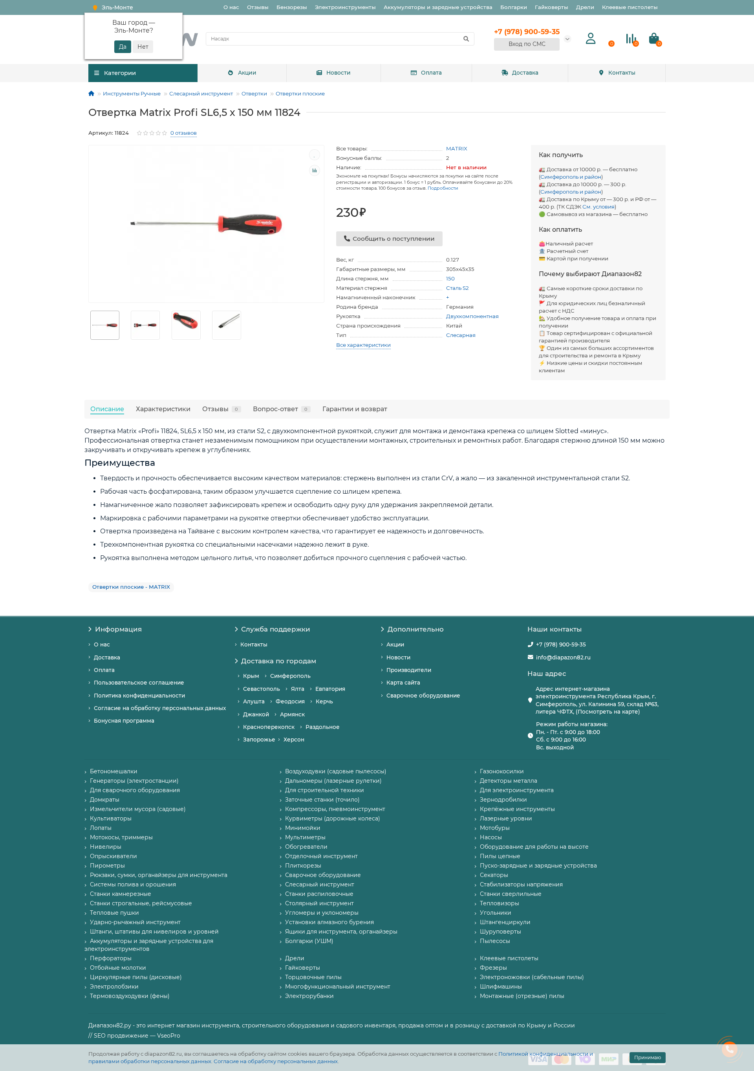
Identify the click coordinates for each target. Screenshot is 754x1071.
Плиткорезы (303, 865)
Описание (107, 409)
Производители (408, 670)
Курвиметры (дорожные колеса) (332, 818)
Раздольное (323, 727)
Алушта (254, 701)
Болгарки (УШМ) (309, 941)
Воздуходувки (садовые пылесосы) (335, 771)
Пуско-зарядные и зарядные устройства (538, 865)
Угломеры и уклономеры (322, 912)
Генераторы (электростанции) (134, 780)
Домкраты (104, 799)
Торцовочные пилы (313, 977)
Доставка (525, 73)
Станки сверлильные (511, 893)
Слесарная (461, 335)
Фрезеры (493, 967)
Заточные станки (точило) (322, 799)
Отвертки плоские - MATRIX (131, 587)
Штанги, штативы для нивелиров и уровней (154, 931)
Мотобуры (495, 827)
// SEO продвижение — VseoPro (134, 1035)
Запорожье (259, 739)
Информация (118, 629)
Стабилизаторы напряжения (521, 884)
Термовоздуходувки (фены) (130, 996)
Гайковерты (551, 7)
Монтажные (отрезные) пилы (522, 996)
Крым (251, 676)
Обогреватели (306, 846)
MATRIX (456, 148)
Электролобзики (114, 986)
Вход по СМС (527, 44)
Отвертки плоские (300, 93)
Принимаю (647, 1057)
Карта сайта (403, 682)
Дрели (585, 7)
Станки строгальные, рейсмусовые (141, 903)
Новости (338, 73)
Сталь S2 (457, 288)
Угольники (495, 912)
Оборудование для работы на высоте (534, 846)
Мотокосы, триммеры (121, 837)
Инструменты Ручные (132, 93)
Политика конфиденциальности (139, 695)
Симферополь (290, 676)
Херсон (294, 739)
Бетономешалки (113, 771)
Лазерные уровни (506, 818)
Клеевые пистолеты (630, 7)
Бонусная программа (124, 721)
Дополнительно (416, 629)
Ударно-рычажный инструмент (135, 922)
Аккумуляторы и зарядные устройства (438, 7)
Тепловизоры (499, 903)
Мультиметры (305, 837)
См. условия (598, 206)
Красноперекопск (269, 727)
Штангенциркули (505, 922)
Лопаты (101, 827)
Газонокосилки (502, 771)
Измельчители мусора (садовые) (138, 809)
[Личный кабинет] (591, 38)
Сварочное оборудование (423, 695)
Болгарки (513, 7)
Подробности (443, 188)
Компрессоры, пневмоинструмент (335, 809)
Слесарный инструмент (201, 93)
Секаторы (494, 875)
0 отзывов (183, 133)
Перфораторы (111, 958)
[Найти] (466, 39)
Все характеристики (363, 345)
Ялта (297, 689)
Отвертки (254, 93)
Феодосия (290, 701)
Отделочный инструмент (321, 856)
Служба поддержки (275, 629)
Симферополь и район (570, 177)
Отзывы (258, 7)
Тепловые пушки (114, 912)
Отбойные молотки (118, 967)
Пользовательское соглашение (139, 682)
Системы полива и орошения (133, 884)
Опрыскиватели (113, 856)
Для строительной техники (324, 790)
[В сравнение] (314, 170)
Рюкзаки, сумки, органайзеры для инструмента (158, 875)
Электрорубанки (309, 996)
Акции (247, 73)
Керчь (324, 701)
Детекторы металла (508, 780)
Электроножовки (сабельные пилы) (532, 977)
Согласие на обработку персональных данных (276, 1061)
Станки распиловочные (319, 893)
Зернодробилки (503, 799)
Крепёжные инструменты (517, 809)
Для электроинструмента (517, 790)
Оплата (431, 73)
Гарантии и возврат (354, 409)
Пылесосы (495, 941)
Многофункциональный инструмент (337, 986)
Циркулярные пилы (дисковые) (136, 977)
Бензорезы (291, 7)
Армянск (292, 714)
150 (450, 278)
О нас (231, 7)
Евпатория (330, 689)
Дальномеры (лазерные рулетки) (333, 780)
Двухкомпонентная (472, 316)
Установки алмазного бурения (329, 922)
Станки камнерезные (120, 893)
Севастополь (261, 689)
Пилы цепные (500, 856)
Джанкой (256, 714)
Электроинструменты (345, 7)
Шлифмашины (501, 986)
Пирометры (107, 865)
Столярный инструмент (319, 903)
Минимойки (302, 827)
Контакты (621, 73)
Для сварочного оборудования (135, 790)
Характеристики (163, 409)
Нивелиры (105, 846)
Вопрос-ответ (280, 409)
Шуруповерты (500, 931)
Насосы (491, 837)
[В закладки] (314, 154)
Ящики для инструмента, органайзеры (341, 931)
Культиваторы (111, 818)
